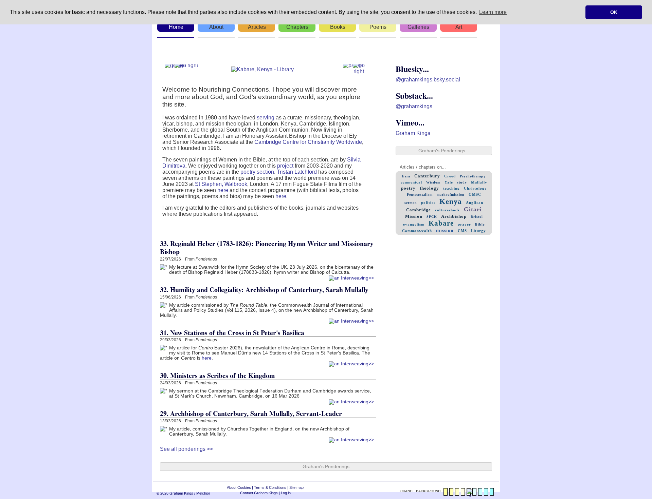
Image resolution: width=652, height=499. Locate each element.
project (285, 166)
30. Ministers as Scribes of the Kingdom (217, 375)
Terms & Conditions (270, 487)
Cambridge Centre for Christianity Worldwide (308, 142)
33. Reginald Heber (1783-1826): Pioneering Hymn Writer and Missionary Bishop (267, 247)
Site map (296, 487)
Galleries (418, 27)
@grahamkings (414, 106)
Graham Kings (413, 133)
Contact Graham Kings (259, 493)
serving (265, 117)
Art (458, 27)
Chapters (297, 27)
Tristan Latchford (297, 172)
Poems (377, 27)
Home (176, 27)
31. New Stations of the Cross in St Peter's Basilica (232, 333)
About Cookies (239, 487)
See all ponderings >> (186, 449)
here (222, 190)
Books (337, 27)
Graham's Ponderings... (443, 150)
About (216, 27)
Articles (257, 27)
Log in (286, 493)
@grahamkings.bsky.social (428, 79)
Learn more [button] (493, 12)
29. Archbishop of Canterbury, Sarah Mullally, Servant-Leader (251, 413)
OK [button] (613, 12)
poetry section (257, 172)
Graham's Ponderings (326, 466)
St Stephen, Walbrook (221, 184)
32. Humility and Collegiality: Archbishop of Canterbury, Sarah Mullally (264, 289)
